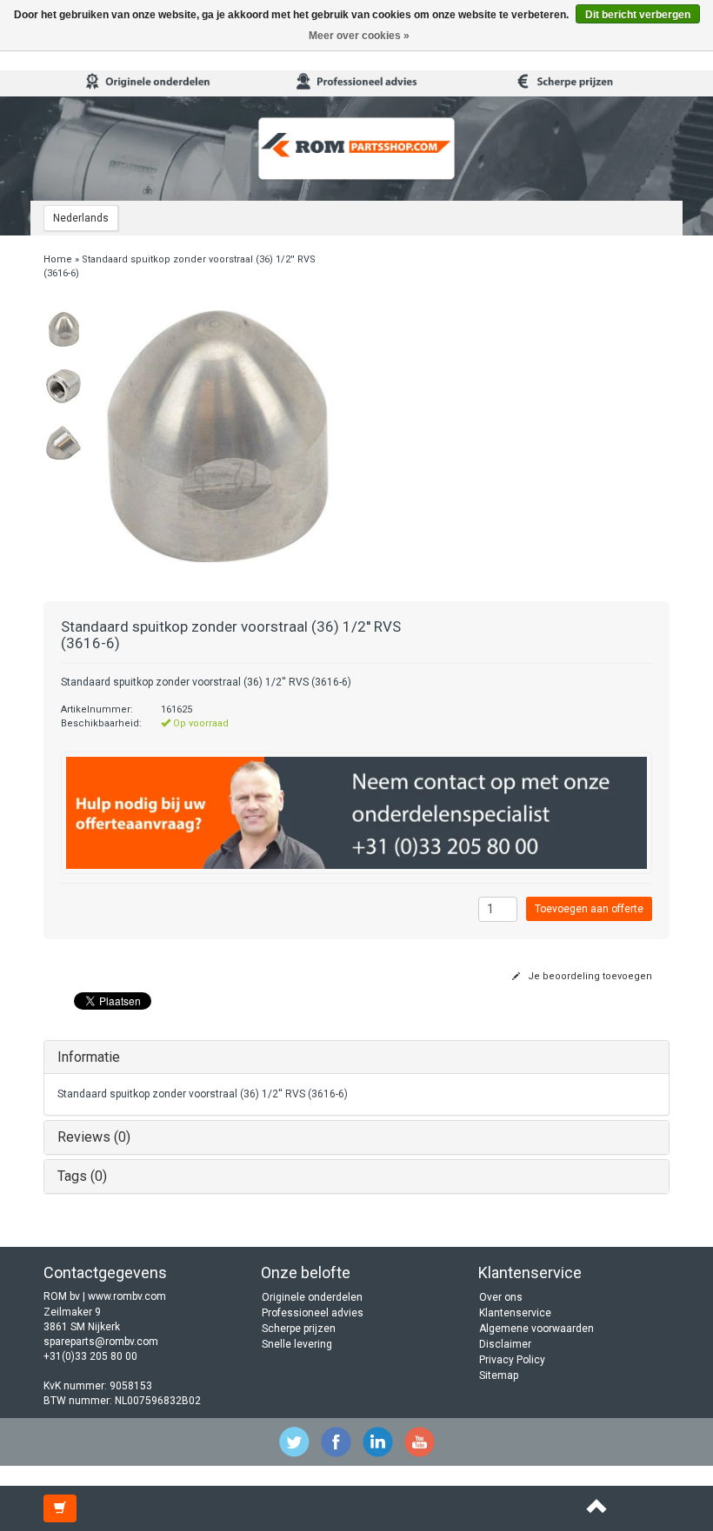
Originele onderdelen (312, 1297)
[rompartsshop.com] (356, 148)
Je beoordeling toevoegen (588, 976)
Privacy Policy (512, 1360)
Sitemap (498, 1375)
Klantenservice (515, 1313)
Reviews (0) (93, 1137)
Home (57, 259)
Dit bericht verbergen (637, 15)
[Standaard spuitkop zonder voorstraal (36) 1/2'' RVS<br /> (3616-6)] (63, 329)
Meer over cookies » (359, 36)
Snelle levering (297, 1344)
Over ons (501, 1297)
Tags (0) (82, 1176)
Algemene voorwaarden (536, 1328)
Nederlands (81, 218)
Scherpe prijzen (299, 1328)
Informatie (88, 1057)
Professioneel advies (312, 1313)
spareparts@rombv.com (100, 1341)
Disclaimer (505, 1344)
